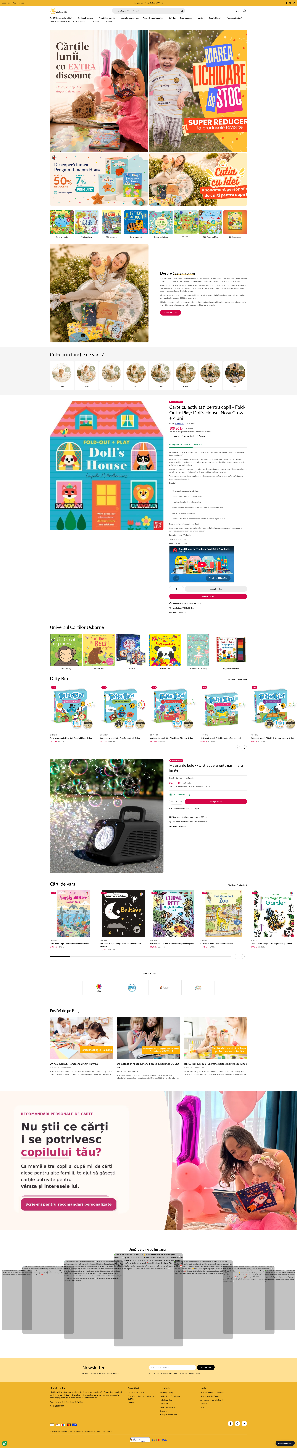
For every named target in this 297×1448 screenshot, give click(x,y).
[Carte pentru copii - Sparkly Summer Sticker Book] (73, 913)
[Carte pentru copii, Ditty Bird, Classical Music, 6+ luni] (73, 708)
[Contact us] (4, 1443)
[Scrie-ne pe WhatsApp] (148, 1160)
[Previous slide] (237, 748)
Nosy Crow (179, 423)
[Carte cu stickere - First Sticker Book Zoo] (223, 913)
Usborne (53, 940)
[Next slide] (244, 748)
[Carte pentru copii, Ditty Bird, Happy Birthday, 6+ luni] (173, 708)
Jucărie (191, 778)
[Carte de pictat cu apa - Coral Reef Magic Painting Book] (173, 913)
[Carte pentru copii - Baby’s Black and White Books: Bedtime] (123, 913)
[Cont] (237, 10)
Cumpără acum (208, 596)
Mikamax (178, 778)
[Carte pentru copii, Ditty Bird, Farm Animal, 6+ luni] (123, 708)
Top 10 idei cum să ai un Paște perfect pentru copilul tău (215, 1063)
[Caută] (181, 10)
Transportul (182, 432)
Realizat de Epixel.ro (104, 1431)
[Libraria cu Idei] (99, 91)
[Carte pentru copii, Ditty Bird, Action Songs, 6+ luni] (223, 708)
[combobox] (148, 11)
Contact (21, 3)
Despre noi (6, 3)
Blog (14, 3)
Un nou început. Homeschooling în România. (74, 1063)
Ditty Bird (53, 735)
